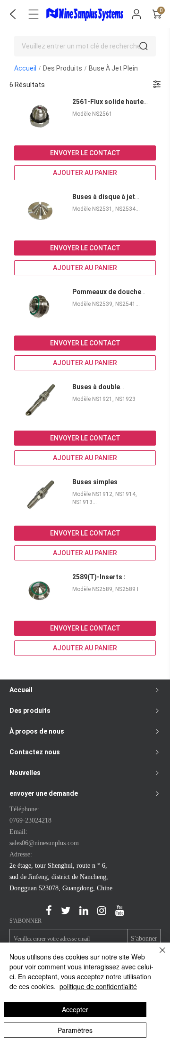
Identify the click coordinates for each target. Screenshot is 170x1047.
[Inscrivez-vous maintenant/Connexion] (136, 14)
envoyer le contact (85, 153)
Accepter (75, 1009)
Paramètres (75, 1030)
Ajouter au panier (85, 172)
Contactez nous (34, 752)
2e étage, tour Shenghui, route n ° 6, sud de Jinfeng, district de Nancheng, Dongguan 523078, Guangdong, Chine (60, 877)
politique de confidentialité (98, 986)
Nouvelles (25, 772)
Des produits (62, 68)
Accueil (25, 68)
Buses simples (95, 482)
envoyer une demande (43, 793)
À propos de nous (36, 731)
